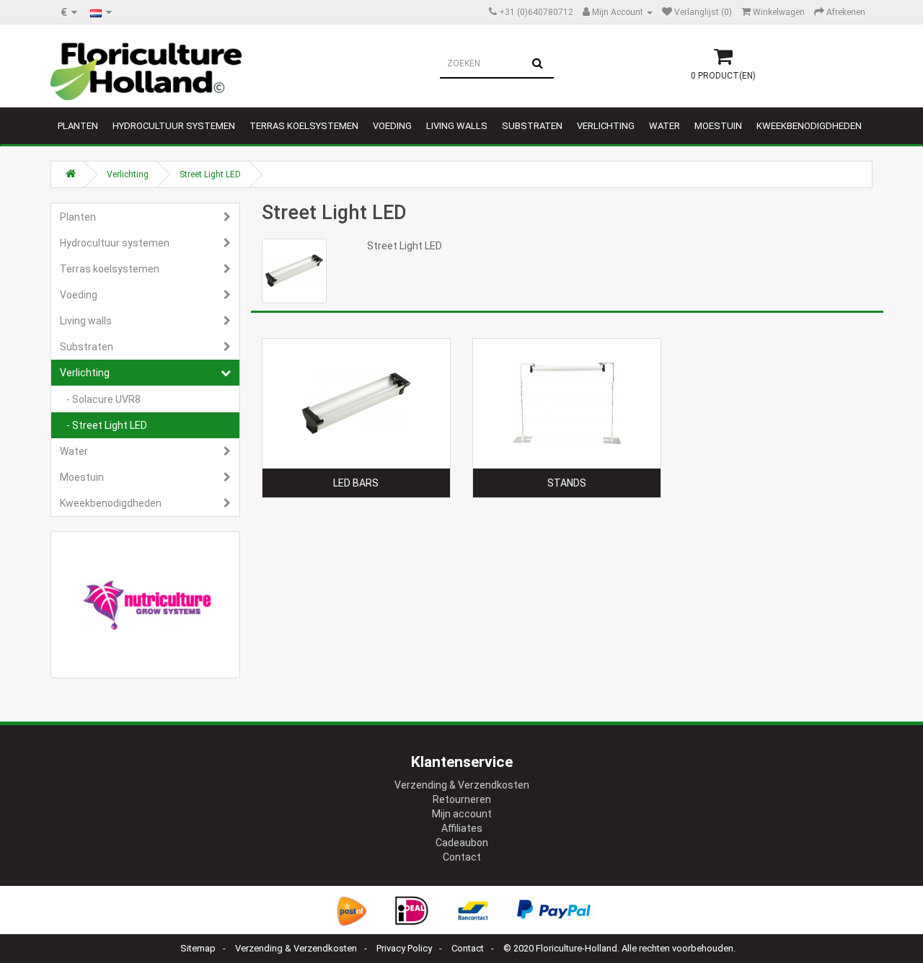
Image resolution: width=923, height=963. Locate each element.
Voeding (392, 125)
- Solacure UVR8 (100, 399)
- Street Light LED (103, 425)
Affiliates (461, 828)
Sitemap (198, 948)
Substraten (532, 125)
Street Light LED (210, 174)
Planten (78, 125)
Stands (566, 483)
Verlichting (606, 125)
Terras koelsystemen (303, 125)
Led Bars (356, 483)
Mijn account (462, 814)
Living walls (456, 125)
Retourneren (462, 799)
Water (664, 125)
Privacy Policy (404, 948)
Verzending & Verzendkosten (461, 785)
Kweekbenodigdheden (809, 125)
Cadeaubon (462, 842)
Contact (462, 857)
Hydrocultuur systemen (173, 125)
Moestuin (718, 125)
